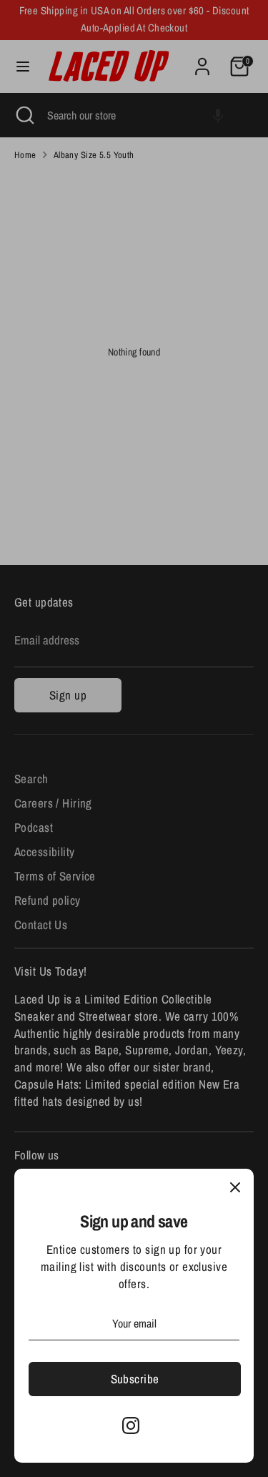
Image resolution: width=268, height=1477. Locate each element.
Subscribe (135, 1378)
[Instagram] (130, 1425)
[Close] (235, 1187)
